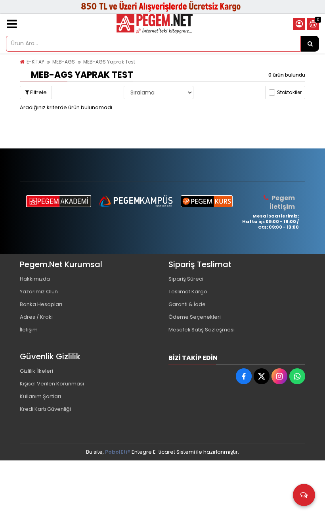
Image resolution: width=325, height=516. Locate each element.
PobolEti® (117, 452)
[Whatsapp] (297, 376)
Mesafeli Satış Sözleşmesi (201, 329)
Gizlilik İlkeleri (36, 371)
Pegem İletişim (282, 202)
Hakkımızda (35, 279)
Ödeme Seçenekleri (194, 317)
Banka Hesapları (41, 304)
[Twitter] (262, 376)
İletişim (29, 329)
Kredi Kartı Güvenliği (45, 409)
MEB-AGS (63, 61)
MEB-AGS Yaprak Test (109, 61)
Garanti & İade (187, 304)
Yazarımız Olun (39, 291)
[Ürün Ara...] (310, 44)
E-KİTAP (35, 61)
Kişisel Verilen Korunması (52, 383)
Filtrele (38, 92)
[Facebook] (244, 376)
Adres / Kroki (36, 317)
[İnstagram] (279, 376)
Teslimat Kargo (187, 291)
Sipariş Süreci (185, 279)
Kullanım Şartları (40, 396)
